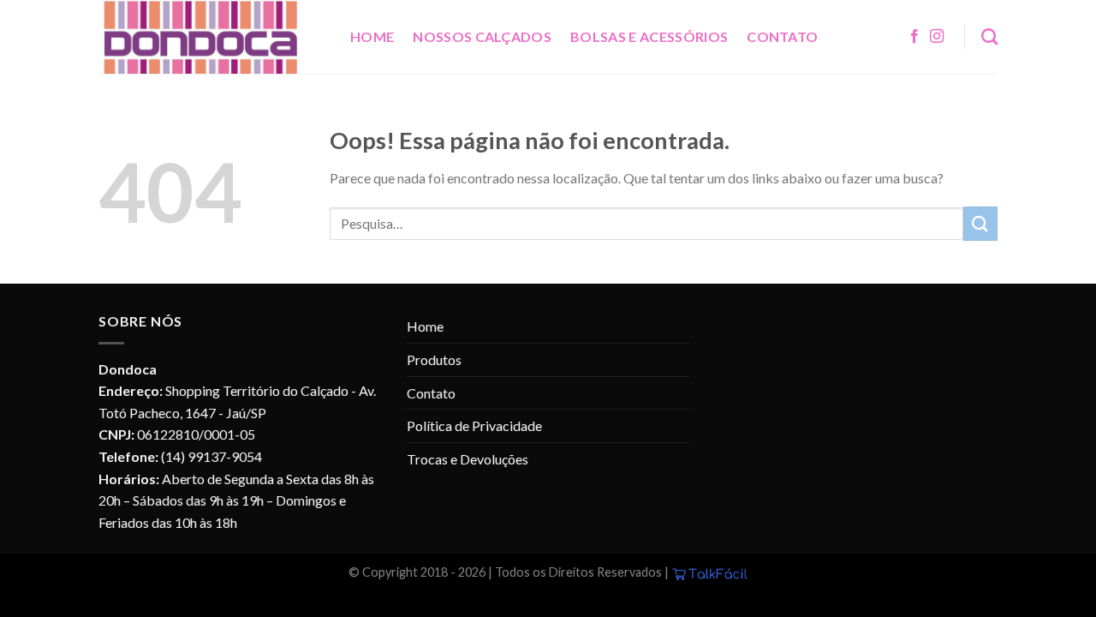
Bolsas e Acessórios (649, 36)
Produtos (434, 359)
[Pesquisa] (989, 36)
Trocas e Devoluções (467, 459)
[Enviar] (980, 223)
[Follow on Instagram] (937, 37)
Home (372, 36)
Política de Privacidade (474, 425)
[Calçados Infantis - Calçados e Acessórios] (211, 37)
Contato (782, 36)
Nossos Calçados (482, 36)
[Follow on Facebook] (914, 37)
